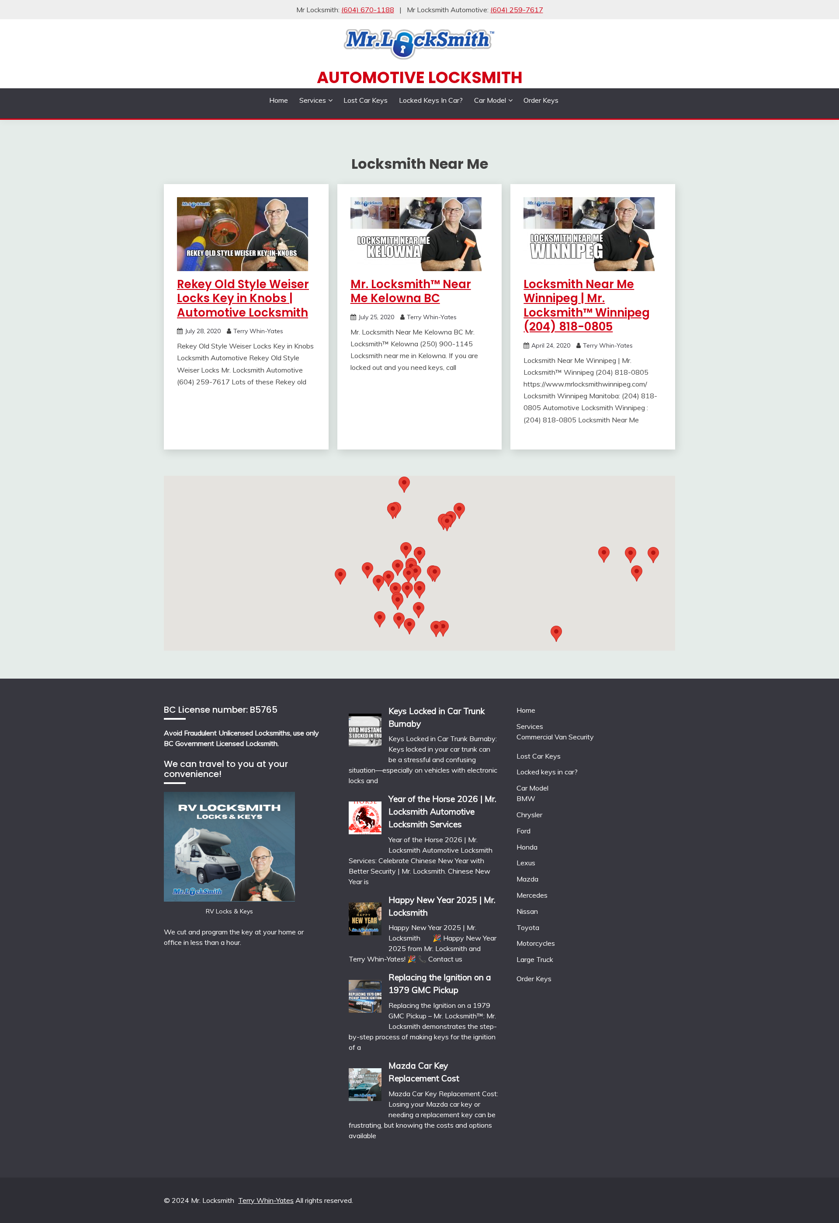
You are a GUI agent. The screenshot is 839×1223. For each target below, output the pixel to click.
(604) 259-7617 (516, 9)
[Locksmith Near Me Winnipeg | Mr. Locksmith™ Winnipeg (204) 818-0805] (589, 268)
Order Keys (541, 100)
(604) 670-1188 (367, 9)
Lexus (526, 862)
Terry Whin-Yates (258, 331)
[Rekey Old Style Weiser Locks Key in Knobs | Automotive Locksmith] (242, 268)
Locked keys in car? (431, 100)
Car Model (490, 100)
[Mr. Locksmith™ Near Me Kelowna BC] (416, 268)
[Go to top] (815, 1200)
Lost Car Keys (365, 100)
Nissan (527, 911)
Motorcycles (536, 943)
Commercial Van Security (555, 736)
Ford (523, 830)
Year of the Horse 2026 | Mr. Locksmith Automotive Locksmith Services (442, 811)
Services (312, 100)
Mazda (527, 879)
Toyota (528, 927)
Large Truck (535, 959)
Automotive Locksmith (420, 77)
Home (278, 100)
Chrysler (529, 814)
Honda (527, 847)
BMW (526, 798)
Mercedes (532, 895)
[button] (459, 511)
